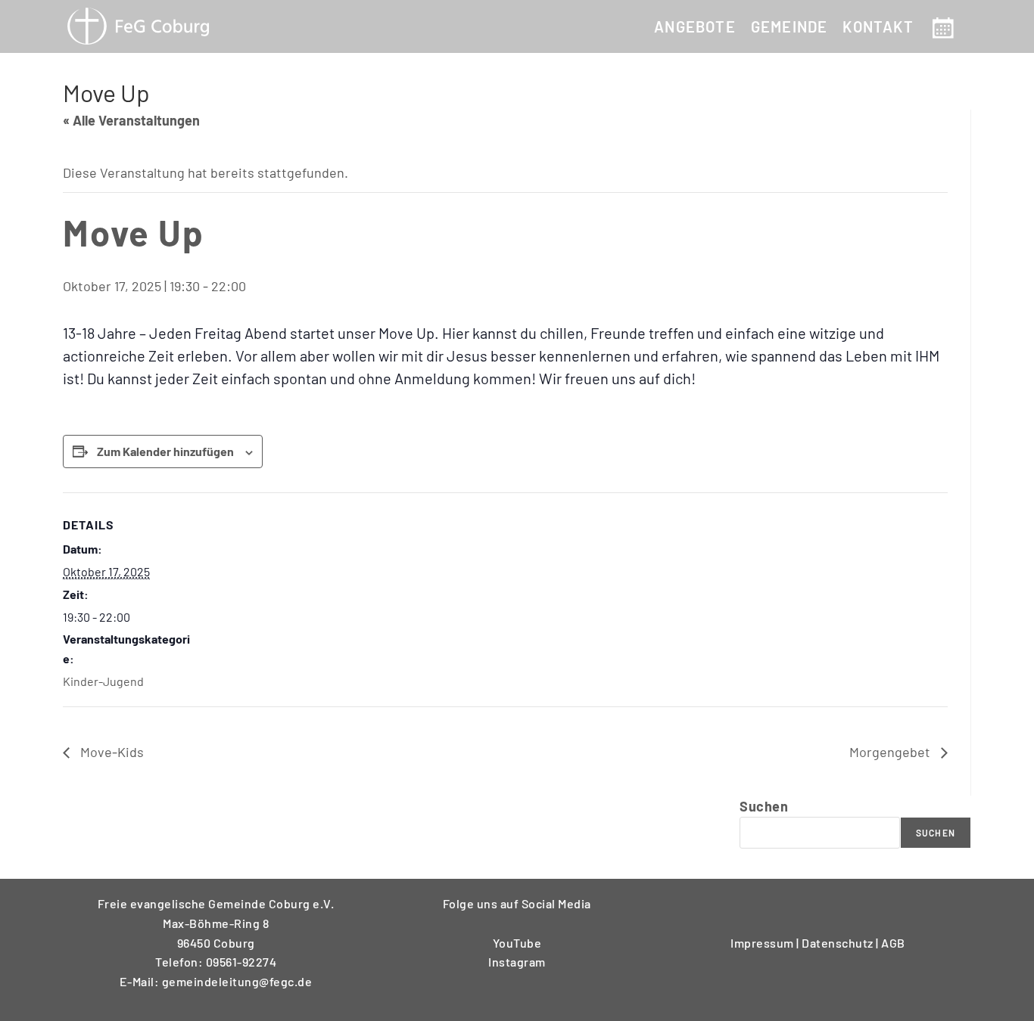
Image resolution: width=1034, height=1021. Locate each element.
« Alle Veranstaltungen (131, 120)
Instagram (517, 961)
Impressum (763, 943)
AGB (893, 943)
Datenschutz (839, 943)
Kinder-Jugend (103, 681)
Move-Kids (110, 751)
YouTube (517, 943)
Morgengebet (891, 751)
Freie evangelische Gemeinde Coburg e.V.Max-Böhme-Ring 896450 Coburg (216, 922)
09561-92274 (241, 961)
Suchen (764, 806)
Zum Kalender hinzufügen (165, 451)
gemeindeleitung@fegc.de (237, 981)
